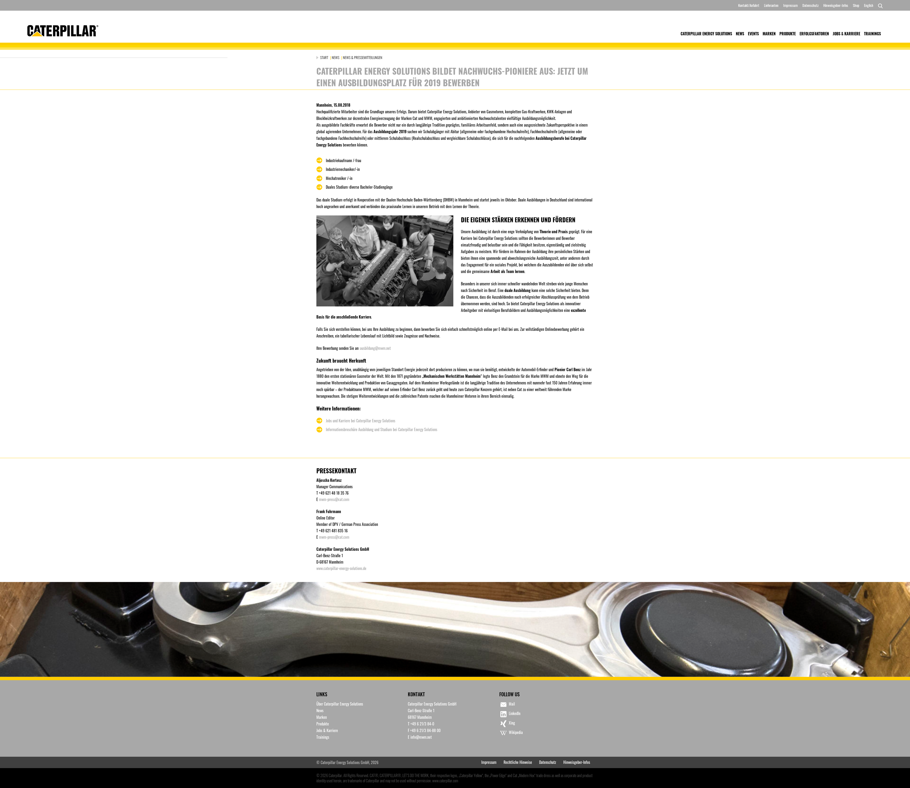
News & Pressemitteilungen (362, 57)
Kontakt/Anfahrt (748, 5)
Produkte (787, 33)
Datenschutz (810, 5)
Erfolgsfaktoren (814, 33)
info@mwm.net (421, 737)
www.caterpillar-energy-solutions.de (341, 568)
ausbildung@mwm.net (375, 348)
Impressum (790, 5)
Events (753, 33)
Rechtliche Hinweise (518, 762)
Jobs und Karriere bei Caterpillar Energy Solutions (360, 421)
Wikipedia (516, 732)
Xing (512, 723)
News (740, 33)
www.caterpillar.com (445, 780)
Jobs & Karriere (846, 33)
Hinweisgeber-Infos (835, 5)
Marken (769, 33)
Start (324, 57)
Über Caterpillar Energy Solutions (339, 704)
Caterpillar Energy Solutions (706, 33)
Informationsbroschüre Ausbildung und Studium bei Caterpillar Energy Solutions (381, 429)
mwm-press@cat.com (334, 499)
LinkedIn (514, 713)
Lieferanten (771, 5)
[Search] (879, 5)
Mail (512, 704)
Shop (856, 5)
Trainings (872, 33)
